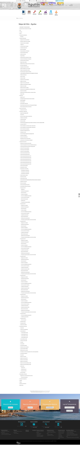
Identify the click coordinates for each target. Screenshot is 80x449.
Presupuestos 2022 (23, 294)
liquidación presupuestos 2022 (25, 307)
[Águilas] (19, 5)
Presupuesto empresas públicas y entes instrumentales (28, 219)
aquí (61, 427)
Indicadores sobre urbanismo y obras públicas (73, 437)
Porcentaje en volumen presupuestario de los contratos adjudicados (29, 351)
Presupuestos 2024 (23, 318)
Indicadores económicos (23, 181)
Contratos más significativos (24, 329)
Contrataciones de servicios (23, 326)
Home (17, 18)
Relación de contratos (23, 356)
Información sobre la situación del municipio (25, 28)
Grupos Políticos (22, 55)
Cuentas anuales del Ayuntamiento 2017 (25, 159)
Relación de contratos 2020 (24, 359)
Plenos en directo (22, 76)
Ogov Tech (19, 444)
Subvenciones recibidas (23, 324)
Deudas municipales (50, 434)
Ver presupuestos (50, 407)
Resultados (21, 36)
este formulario (35, 427)
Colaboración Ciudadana (40, 435)
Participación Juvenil (23, 132)
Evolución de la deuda (23, 176)
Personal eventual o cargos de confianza (25, 71)
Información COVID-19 (23, 124)
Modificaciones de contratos (24, 350)
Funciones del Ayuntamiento (24, 52)
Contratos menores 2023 (23, 340)
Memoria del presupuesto (24, 216)
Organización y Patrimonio (5, 433)
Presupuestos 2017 (23, 203)
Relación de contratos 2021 (24, 361)
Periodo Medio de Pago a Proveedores (25, 186)
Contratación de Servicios (61, 430)
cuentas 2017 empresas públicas (24, 151)
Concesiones (60, 435)
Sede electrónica (39, 433)
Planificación (21, 95)
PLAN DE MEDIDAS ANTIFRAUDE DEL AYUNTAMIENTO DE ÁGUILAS (29, 73)
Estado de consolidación (24, 194)
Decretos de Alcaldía (23, 49)
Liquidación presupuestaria (24, 232)
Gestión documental (23, 54)
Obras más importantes (24, 377)
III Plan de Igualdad (22, 100)
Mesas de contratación (62, 431)
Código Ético (22, 44)
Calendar (21, 380)
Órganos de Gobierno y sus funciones (25, 68)
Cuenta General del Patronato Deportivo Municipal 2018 (27, 146)
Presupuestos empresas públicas (25, 202)
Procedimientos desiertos (23, 353)
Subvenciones (23, 367)
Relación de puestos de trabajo (24, 87)
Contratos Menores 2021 (24, 337)
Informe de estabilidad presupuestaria (26, 195)
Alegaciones (22, 189)
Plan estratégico (16, 433)
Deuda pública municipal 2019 (25, 170)
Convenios (21, 342)
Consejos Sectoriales (23, 119)
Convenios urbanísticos (70, 432)
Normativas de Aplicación (23, 65)
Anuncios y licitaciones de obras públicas (72, 434)
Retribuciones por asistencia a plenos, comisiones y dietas (28, 92)
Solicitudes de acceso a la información (25, 138)
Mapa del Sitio (21, 385)
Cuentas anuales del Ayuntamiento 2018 (25, 160)
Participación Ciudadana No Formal (25, 130)
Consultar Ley (70, 410)
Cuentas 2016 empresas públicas (24, 149)
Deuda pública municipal (23, 167)
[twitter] (19, 1)
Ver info (11, 407)
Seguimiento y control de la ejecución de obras (26, 375)
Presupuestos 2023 (23, 313)
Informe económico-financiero (25, 197)
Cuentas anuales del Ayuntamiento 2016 (25, 157)
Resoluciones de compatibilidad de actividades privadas (27, 89)
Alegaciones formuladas (24, 205)
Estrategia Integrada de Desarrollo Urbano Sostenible (27, 98)
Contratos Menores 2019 (24, 334)
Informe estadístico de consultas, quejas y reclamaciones (27, 125)
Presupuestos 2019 (23, 238)
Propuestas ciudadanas (23, 135)
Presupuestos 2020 (23, 256)
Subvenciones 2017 (23, 369)
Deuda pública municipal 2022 (24, 168)
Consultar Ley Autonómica (70, 407)
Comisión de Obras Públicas (70, 433)
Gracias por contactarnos (23, 383)
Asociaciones (22, 114)
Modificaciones (23, 200)
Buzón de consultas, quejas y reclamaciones (26, 116)
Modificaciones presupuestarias (25, 235)
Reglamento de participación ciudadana (25, 84)
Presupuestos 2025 (23, 321)
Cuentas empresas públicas (24, 165)
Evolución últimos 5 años (23, 178)
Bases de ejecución (23, 192)
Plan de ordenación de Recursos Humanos (26, 106)
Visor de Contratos (22, 372)
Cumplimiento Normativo (23, 47)
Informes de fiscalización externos (24, 184)
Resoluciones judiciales (23, 90)
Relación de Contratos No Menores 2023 (25, 364)
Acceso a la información (23, 108)
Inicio (20, 30)
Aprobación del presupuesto (25, 224)
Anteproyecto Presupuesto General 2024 (25, 143)
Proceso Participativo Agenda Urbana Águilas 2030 (27, 133)
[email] (20, 1)
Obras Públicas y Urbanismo (70, 430)
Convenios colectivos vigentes (24, 46)
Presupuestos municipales (50, 431)
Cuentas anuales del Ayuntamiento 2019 (25, 162)
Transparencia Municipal (23, 38)
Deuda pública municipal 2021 (25, 173)
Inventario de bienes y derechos (24, 60)
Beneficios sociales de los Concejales (25, 41)
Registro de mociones (23, 81)
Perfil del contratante (61, 432)
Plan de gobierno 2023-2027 (24, 103)
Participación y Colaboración (23, 111)
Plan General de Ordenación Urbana (71, 431)
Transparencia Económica (23, 141)
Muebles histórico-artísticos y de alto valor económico (27, 63)
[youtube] (16, 1)
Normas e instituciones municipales (6, 434)
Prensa (20, 33)
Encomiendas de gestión (23, 345)
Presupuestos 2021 (23, 275)
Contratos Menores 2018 (24, 332)
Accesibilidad (34, 430)
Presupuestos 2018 (23, 221)
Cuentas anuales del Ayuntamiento (25, 154)
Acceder (31, 407)
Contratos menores (61, 433)
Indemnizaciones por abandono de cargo (25, 57)
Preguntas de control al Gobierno (24, 79)
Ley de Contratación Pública (24, 348)
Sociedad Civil (38, 434)
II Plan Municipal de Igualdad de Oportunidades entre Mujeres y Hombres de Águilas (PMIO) (32, 122)
